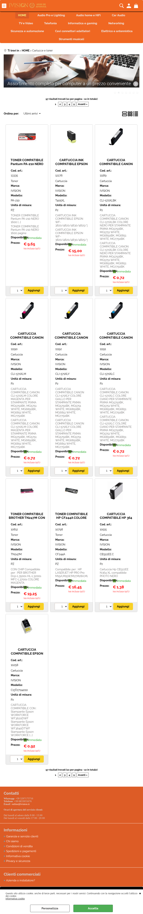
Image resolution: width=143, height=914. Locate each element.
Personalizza (50, 908)
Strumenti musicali (71, 39)
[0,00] (136, 6)
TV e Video (26, 23)
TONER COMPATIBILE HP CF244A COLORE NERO (71, 517)
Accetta (93, 908)
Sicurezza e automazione (27, 31)
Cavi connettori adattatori (72, 31)
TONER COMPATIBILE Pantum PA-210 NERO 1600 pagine (27, 164)
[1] (17, 291)
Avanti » (82, 104)
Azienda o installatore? (20, 880)
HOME (22, 15)
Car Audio (118, 15)
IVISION (16, 190)
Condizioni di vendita (19, 846)
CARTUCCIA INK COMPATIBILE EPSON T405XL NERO (71, 164)
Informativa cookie (15, 898)
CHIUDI (140, 893)
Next (136, 73)
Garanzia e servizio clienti (22, 836)
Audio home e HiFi (88, 15)
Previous (6, 73)
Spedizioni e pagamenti (21, 851)
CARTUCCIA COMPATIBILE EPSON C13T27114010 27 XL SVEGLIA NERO (27, 655)
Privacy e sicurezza (18, 861)
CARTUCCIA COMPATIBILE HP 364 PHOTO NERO (116, 517)
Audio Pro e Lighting (51, 15)
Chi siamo (12, 841)
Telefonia (50, 23)
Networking (116, 23)
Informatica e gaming (82, 23)
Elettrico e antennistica (117, 31)
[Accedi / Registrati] (129, 6)
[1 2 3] (106, 607)
